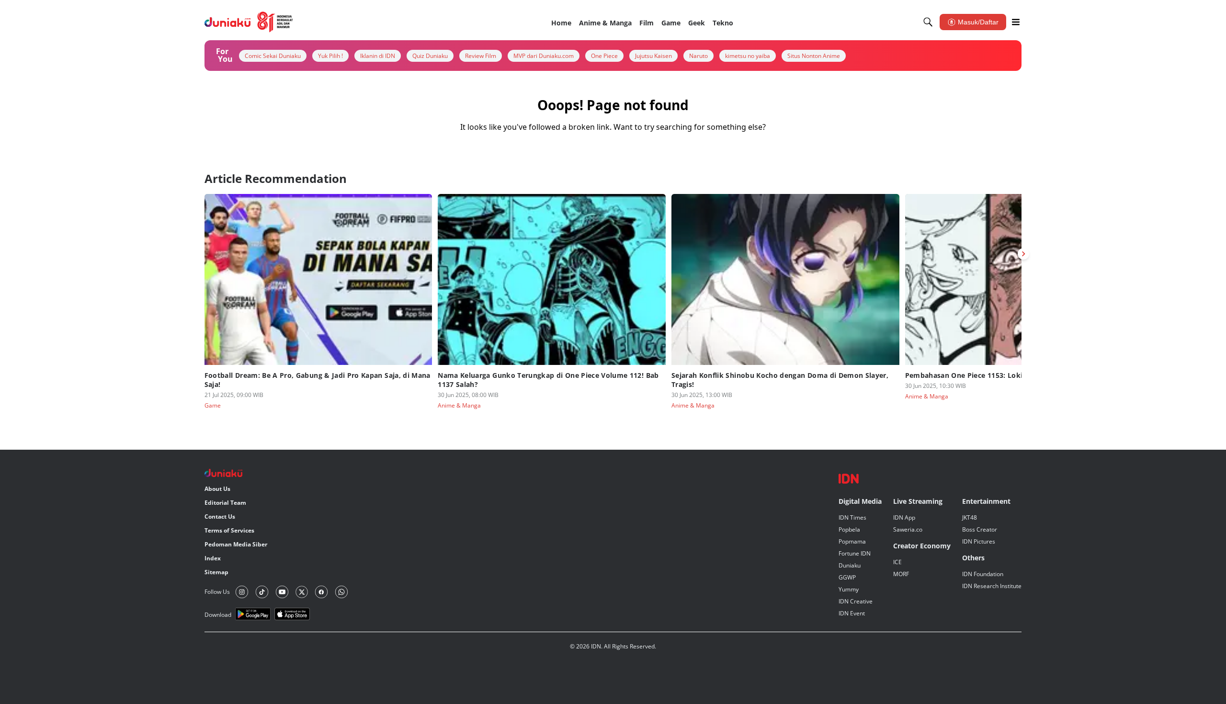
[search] (928, 22)
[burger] (1016, 22)
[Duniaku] (248, 22)
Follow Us (217, 592)
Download (217, 615)
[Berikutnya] (1023, 254)
